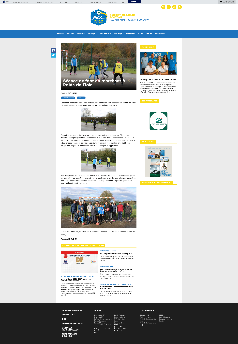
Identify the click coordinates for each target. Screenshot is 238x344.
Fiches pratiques (119, 317)
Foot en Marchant (68, 98)
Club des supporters (44, 2)
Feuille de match (145, 317)
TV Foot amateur (119, 319)
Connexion (228, 2)
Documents (160, 34)
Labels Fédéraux (119, 315)
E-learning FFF (98, 317)
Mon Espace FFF (99, 315)
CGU (64, 319)
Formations (105, 34)
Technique (118, 34)
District (70, 34)
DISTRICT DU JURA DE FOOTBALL (122, 16)
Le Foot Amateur (72, 310)
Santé (116, 321)
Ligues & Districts (20, 2)
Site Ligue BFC (144, 315)
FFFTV (116, 325)
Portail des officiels (116, 2)
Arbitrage (130, 34)
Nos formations (119, 331)
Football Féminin (99, 323)
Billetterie (64, 2)
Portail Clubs (95, 2)
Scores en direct (119, 323)
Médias (149, 34)
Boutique (79, 2)
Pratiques (93, 34)
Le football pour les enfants (103, 319)
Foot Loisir (81, 98)
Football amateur (100, 321)
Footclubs (68, 315)
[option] (158, 121)
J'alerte (134, 2)
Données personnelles (70, 329)
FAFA (95, 333)
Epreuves (81, 34)
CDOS (161, 315)
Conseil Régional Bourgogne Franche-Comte (165, 319)
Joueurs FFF (117, 327)
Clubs (140, 34)
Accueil (60, 34)
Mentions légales (72, 323)
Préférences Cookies (69, 335)
